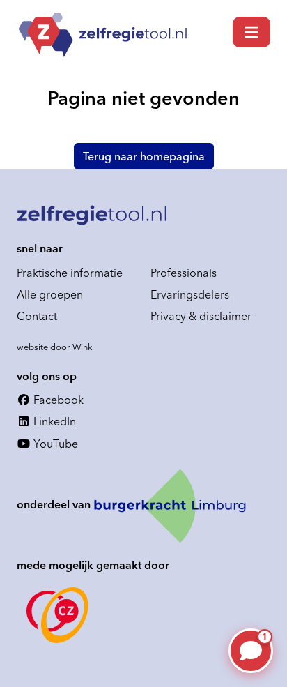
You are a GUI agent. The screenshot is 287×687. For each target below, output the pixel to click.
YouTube (54, 444)
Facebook (57, 400)
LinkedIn (53, 421)
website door (55, 346)
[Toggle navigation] (251, 32)
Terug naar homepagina (144, 156)
